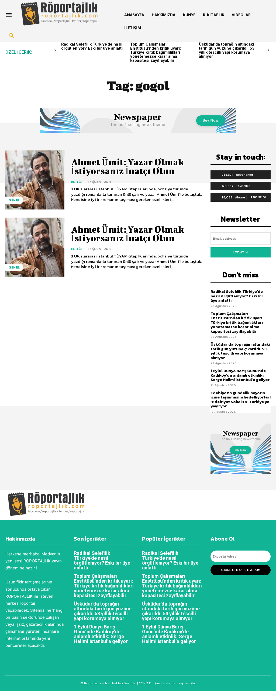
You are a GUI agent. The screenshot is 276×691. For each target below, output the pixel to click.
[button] (11, 35)
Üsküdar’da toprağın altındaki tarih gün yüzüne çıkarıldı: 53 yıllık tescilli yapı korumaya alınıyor (226, 50)
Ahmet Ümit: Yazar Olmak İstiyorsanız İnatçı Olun (127, 166)
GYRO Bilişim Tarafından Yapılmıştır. (167, 683)
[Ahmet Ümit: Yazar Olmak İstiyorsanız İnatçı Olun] (34, 179)
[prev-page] (55, 50)
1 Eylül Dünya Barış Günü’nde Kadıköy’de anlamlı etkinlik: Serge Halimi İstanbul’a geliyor (240, 375)
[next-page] (268, 50)
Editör (77, 181)
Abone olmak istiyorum (240, 570)
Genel (14, 200)
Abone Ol (258, 197)
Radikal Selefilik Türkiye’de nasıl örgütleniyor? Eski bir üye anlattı (92, 46)
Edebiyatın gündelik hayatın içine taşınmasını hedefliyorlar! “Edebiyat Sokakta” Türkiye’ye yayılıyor (241, 399)
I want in (240, 252)
